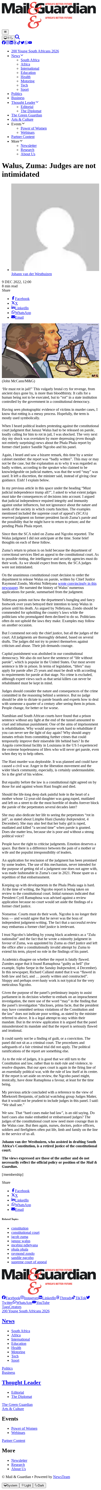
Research (18, 1465)
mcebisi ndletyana (24, 1245)
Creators (15, 1307)
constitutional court (25, 1232)
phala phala (19, 1249)
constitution (19, 1228)
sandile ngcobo (22, 1258)
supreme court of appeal (29, 1262)
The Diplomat (21, 1397)
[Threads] (15, 43)
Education (18, 1344)
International (20, 1339)
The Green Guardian (17, 1405)
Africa (16, 1335)
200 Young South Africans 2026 (26, 1311)
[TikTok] (19, 43)
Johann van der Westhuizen (31, 274)
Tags (5, 1307)
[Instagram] (7, 43)
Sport (15, 1360)
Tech (15, 1356)
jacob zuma (19, 1237)
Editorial (17, 1392)
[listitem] (11, 1298)
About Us (18, 1469)
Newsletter (19, 1460)
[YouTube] (30, 43)
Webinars (18, 1433)
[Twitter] (22, 43)
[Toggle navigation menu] (5, 32)
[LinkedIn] (11, 43)
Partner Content (13, 1441)
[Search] (17, 38)
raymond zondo (23, 1253)
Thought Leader (21, 1382)
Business (8, 1373)
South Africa (20, 1331)
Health (16, 1348)
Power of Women (24, 1428)
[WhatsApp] (26, 43)
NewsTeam (61, 1477)
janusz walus (20, 1241)
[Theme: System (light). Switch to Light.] (8, 38)
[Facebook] (4, 43)
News (8, 1321)
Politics (7, 1368)
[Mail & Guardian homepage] (50, 15)
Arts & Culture (13, 1409)
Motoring (18, 1352)
